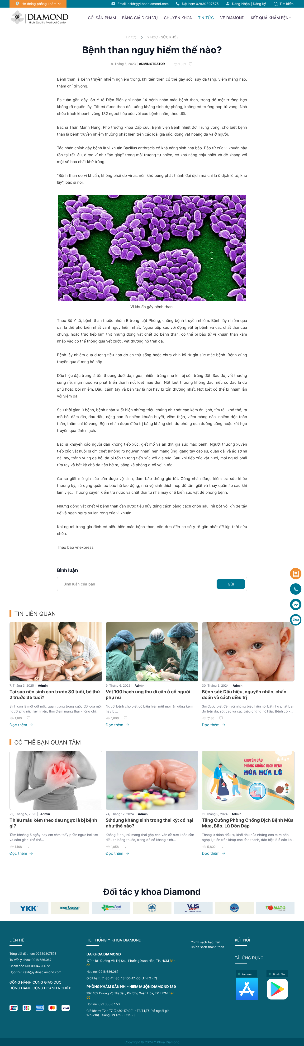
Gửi (231, 584)
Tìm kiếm (286, 4)
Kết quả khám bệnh (271, 17)
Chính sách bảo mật (205, 942)
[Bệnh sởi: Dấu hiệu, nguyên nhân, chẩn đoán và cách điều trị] (248, 651)
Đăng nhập (241, 4)
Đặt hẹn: (200, 4)
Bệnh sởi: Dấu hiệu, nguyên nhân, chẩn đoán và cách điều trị (244, 694)
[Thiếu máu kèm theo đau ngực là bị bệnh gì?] (56, 780)
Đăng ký (259, 4)
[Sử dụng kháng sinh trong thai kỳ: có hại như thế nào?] (152, 780)
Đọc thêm (19, 724)
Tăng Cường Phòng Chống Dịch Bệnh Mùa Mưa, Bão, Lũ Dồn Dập (248, 823)
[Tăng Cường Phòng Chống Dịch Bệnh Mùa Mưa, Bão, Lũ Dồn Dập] (248, 780)
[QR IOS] (250, 989)
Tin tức (131, 37)
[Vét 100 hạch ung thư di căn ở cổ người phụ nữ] (152, 651)
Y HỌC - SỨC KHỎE (162, 37)
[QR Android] (280, 989)
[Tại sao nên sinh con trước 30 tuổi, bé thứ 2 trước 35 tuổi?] (56, 651)
